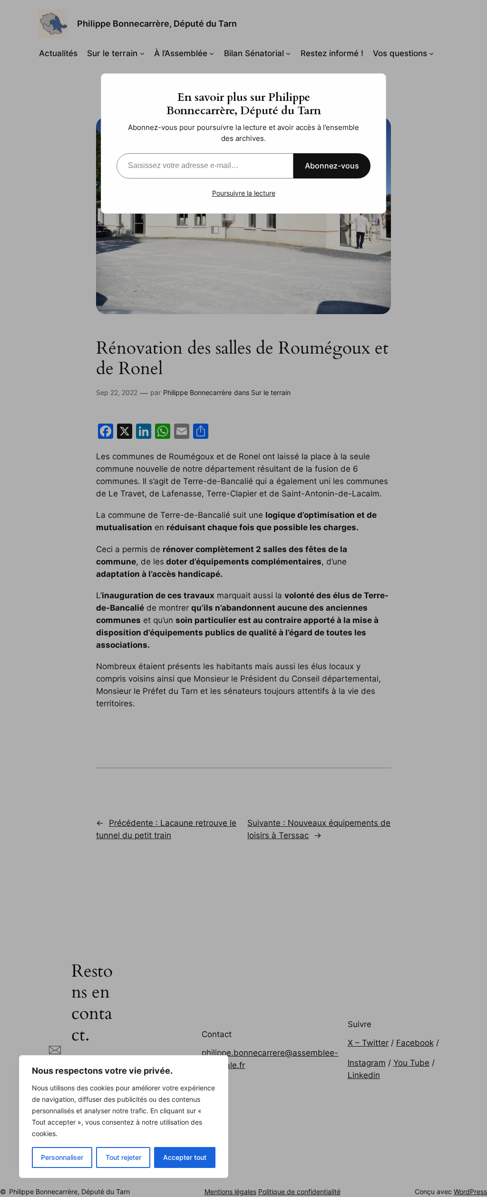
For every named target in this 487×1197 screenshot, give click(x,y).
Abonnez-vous (332, 165)
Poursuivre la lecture (243, 193)
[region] (123, 1116)
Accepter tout (184, 1157)
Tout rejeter (123, 1157)
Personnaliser (62, 1157)
